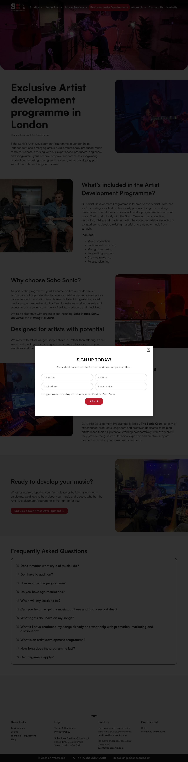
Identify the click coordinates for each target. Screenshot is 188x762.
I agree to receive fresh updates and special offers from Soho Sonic (79, 394)
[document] (94, 381)
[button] (149, 350)
